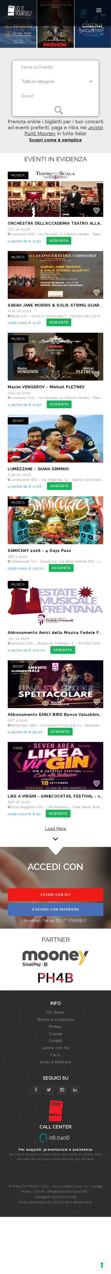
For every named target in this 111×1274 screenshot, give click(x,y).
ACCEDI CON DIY (56, 895)
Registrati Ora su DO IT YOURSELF (55, 921)
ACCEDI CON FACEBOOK (56, 909)
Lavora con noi (55, 1048)
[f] (36, 1090)
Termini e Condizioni (55, 1020)
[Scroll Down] (55, 833)
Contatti (55, 1041)
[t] (49, 1090)
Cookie (55, 1034)
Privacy (55, 1027)
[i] (75, 1090)
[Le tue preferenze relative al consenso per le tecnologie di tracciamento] (102, 1265)
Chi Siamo (55, 1012)
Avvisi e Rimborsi (55, 1062)
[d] (62, 1090)
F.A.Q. (55, 1055)
